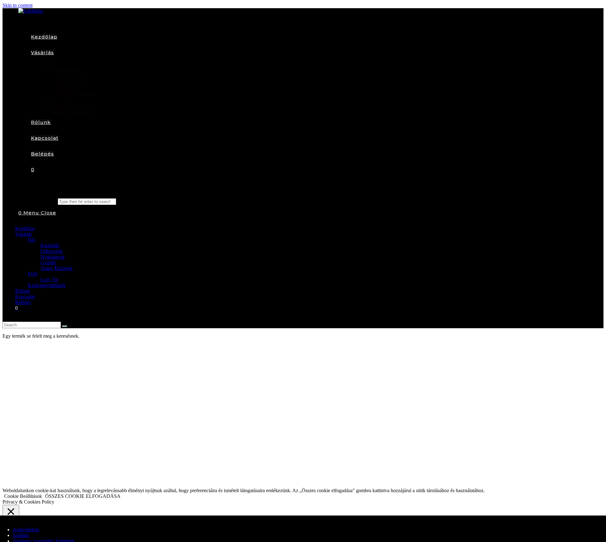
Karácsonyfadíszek (47, 285)
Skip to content (18, 5)
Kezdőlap (24, 228)
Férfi (32, 274)
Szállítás (21, 535)
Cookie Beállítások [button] (23, 496)
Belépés (23, 302)
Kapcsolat (25, 296)
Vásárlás (23, 234)
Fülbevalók (51, 251)
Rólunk (22, 291)
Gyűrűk (48, 262)
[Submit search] (64, 326)
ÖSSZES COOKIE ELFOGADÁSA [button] (83, 496)
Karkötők (49, 245)
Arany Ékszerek (56, 268)
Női (31, 239)
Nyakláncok (52, 256)
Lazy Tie (49, 279)
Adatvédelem (26, 529)
